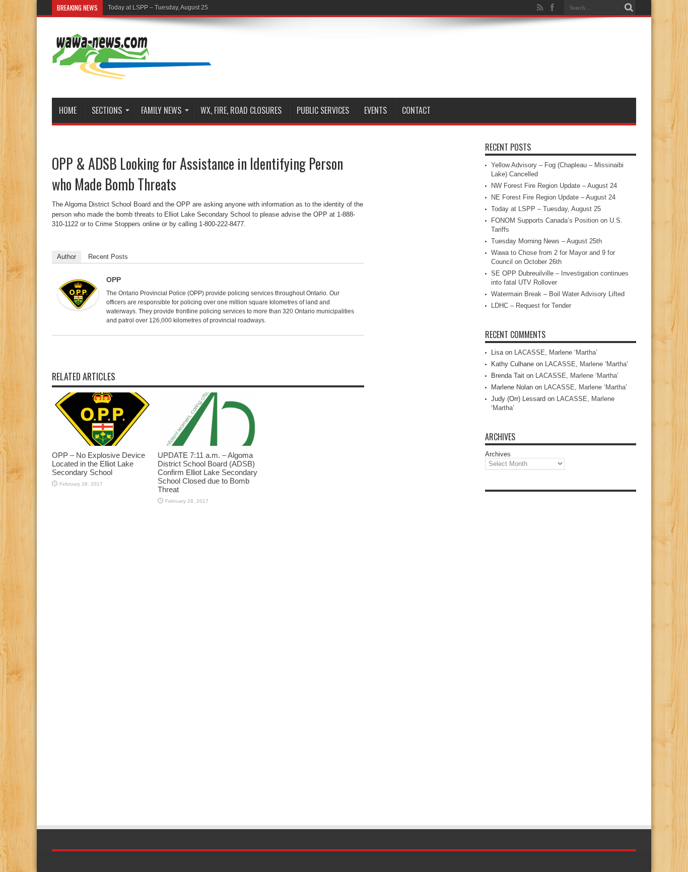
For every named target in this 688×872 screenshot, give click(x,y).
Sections (107, 110)
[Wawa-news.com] (132, 72)
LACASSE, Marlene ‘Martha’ (555, 352)
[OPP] (78, 307)
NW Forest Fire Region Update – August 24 (554, 185)
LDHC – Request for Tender (531, 305)
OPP (113, 280)
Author (66, 256)
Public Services (323, 110)
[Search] (628, 7)
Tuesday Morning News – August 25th (546, 241)
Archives (498, 454)
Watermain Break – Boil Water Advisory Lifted (558, 294)
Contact (416, 110)
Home (68, 110)
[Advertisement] (560, 648)
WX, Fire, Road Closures (241, 110)
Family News (161, 110)
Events (375, 110)
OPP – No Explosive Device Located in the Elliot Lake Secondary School (98, 464)
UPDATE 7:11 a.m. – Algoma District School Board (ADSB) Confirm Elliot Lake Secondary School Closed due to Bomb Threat (207, 472)
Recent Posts (108, 256)
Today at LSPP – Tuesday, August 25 (158, 7)
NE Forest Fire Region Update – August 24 (553, 197)
